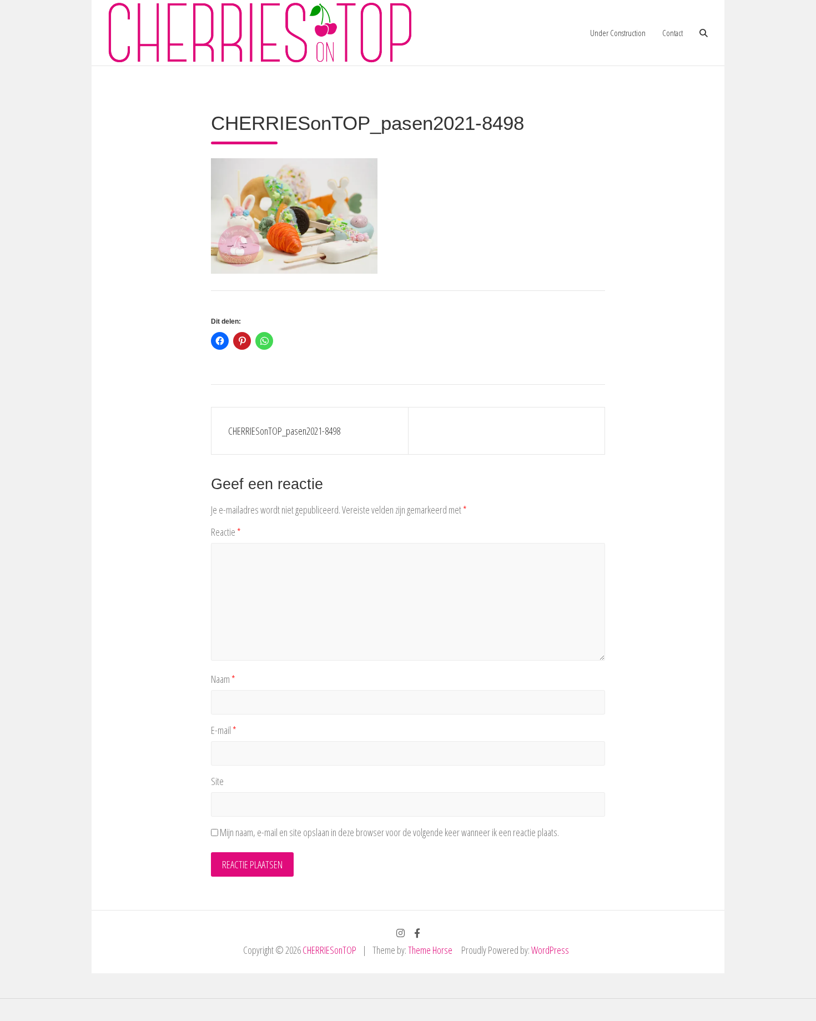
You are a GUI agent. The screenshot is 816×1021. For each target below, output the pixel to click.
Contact (672, 32)
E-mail (223, 730)
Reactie (226, 532)
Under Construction (618, 32)
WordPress (550, 950)
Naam (223, 679)
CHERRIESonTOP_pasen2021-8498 (284, 430)
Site (217, 781)
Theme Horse (430, 950)
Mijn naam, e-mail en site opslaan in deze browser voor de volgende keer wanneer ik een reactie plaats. (389, 832)
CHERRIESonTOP (329, 950)
